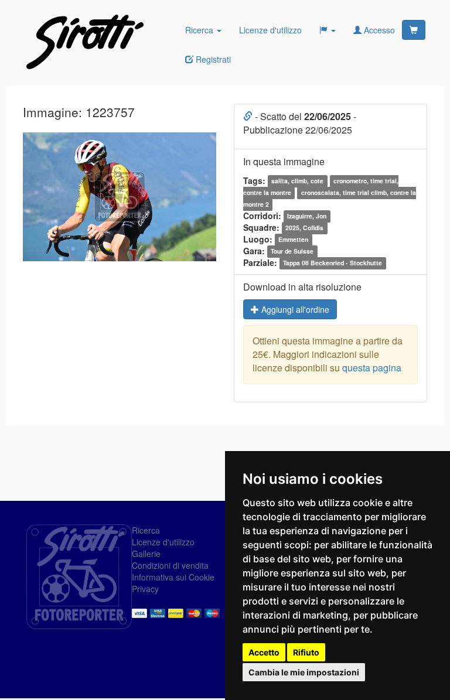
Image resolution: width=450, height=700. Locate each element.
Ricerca (200, 30)
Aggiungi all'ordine (294, 309)
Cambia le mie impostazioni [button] (303, 672)
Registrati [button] (212, 59)
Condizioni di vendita (170, 565)
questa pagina (371, 367)
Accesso (378, 30)
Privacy (145, 589)
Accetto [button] (263, 652)
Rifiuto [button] (306, 652)
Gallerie (146, 553)
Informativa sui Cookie (173, 577)
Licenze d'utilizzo (270, 30)
